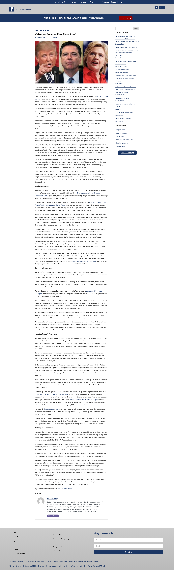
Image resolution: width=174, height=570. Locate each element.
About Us (62, 2)
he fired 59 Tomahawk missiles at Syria (84, 399)
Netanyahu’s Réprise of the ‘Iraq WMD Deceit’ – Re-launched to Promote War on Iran (125, 89)
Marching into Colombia (123, 118)
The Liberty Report (121, 143)
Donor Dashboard (18, 553)
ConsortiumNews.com (64, 489)
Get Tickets (126, 18)
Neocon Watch (120, 136)
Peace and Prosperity (61, 539)
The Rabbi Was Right (122, 98)
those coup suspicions (52, 409)
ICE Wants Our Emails (122, 70)
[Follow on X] (160, 7)
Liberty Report (58, 551)
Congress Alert (120, 130)
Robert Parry (41, 37)
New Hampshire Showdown (124, 112)
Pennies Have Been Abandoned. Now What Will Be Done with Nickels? (125, 78)
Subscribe (115, 2)
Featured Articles (42, 30)
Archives (94, 2)
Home (53, 2)
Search (136, 28)
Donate (82, 2)
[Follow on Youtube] (163, 7)
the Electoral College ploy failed (84, 261)
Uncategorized (120, 146)
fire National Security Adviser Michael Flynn (52, 394)
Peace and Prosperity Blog (123, 139)
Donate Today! (127, 153)
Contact (105, 2)
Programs (73, 2)
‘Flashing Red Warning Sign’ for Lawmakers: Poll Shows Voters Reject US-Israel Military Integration (127, 38)
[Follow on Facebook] (156, 7)
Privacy (11, 566)
